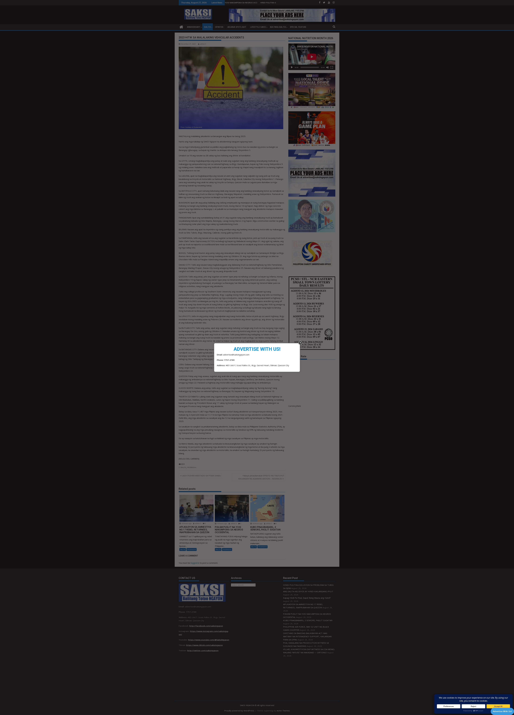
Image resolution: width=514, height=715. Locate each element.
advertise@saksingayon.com (236, 354)
